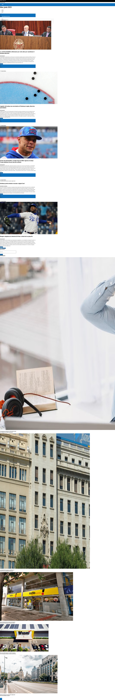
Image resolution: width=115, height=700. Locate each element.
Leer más (1, 63)
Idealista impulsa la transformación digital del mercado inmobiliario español (7, 695)
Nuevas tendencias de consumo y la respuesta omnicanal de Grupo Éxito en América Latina (7, 622)
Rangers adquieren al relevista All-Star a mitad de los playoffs (16, 236)
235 (2, 248)
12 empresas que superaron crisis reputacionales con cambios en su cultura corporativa (8, 432)
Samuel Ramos (3, 20)
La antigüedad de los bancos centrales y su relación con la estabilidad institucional (7, 570)
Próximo (4, 248)
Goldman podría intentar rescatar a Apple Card (12, 183)
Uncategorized (2, 55)
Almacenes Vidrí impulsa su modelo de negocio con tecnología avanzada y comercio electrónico (8, 653)
